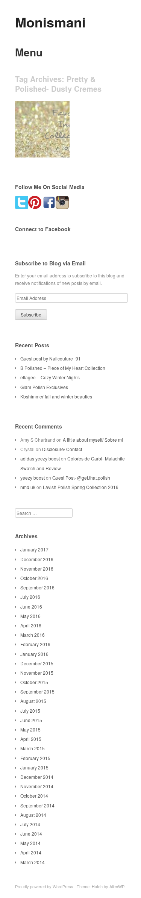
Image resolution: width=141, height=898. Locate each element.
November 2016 (36, 568)
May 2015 (30, 729)
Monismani (50, 22)
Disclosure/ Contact (62, 449)
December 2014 (36, 777)
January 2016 (34, 654)
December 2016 (36, 559)
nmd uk (27, 487)
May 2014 (30, 843)
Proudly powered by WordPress (44, 886)
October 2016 (34, 578)
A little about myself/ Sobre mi (93, 439)
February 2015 (35, 758)
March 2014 (32, 862)
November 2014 (36, 786)
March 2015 (32, 748)
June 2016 (31, 606)
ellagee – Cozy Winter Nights (50, 377)
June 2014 (31, 833)
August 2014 (33, 815)
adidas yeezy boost (40, 458)
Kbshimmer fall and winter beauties (56, 396)
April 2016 (30, 625)
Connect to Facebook (43, 229)
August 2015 (33, 701)
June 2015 (31, 720)
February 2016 (35, 644)
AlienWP (116, 886)
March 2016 (32, 634)
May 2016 (30, 616)
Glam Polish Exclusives (44, 387)
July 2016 (30, 597)
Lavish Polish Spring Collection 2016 (80, 487)
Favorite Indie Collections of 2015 (40, 143)
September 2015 (37, 691)
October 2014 (34, 795)
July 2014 (30, 824)
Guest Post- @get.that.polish (81, 477)
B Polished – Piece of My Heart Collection (62, 368)
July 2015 (30, 710)
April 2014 (30, 852)
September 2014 (37, 805)
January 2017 (34, 549)
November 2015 (36, 672)
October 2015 (34, 682)
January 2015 (34, 767)
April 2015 (30, 739)
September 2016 (37, 587)
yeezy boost (32, 477)
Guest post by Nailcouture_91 (50, 358)
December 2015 (36, 663)
